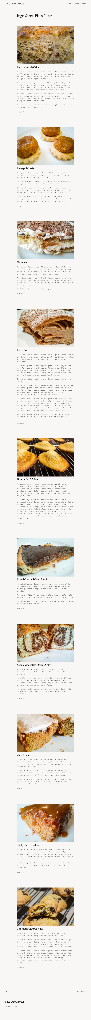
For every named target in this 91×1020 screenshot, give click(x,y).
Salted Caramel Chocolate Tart (33, 579)
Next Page (82, 991)
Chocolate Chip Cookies (30, 929)
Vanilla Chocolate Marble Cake (34, 665)
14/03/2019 (20, 112)
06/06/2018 (20, 967)
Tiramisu (22, 262)
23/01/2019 (20, 423)
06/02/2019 (20, 294)
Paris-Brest (23, 350)
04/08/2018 (20, 789)
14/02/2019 (20, 206)
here (38, 604)
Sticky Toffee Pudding (29, 845)
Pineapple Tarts (25, 168)
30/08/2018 (20, 698)
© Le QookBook (14, 4)
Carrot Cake (23, 755)
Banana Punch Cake (28, 67)
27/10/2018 (20, 523)
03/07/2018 (20, 872)
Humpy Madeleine (27, 479)
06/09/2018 (20, 608)
